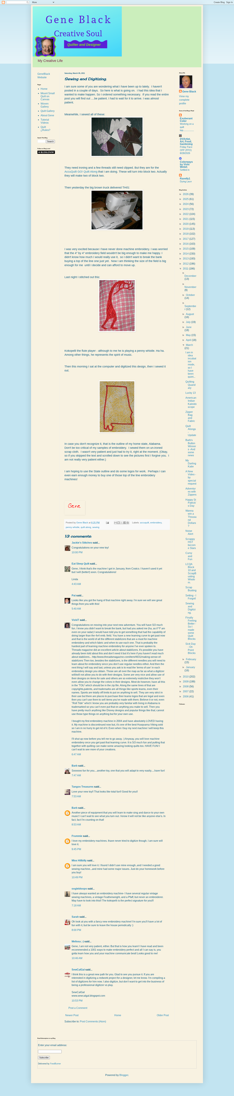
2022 (186, 214)
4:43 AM (76, 584)
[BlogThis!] (118, 522)
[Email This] (115, 522)
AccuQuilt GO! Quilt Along (80, 171)
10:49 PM (77, 877)
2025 (186, 199)
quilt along (86, 527)
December (190, 276)
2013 (186, 258)
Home (117, 1015)
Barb (75, 765)
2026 (186, 194)
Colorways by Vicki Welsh (186, 164)
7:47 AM (76, 775)
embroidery (156, 522)
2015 (186, 248)
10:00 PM (77, 552)
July (188, 322)
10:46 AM (77, 958)
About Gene (47, 115)
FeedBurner (55, 1063)
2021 (186, 219)
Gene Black (189, 91)
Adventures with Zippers (190, 491)
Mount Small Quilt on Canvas (48, 96)
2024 (186, 204)
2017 (186, 238)
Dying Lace (186, 181)
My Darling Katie (190, 463)
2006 (186, 696)
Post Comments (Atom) (93, 1021)
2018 (186, 233)
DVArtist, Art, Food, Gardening (186, 141)
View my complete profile (184, 100)
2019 (186, 228)
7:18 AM (76, 905)
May (188, 335)
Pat (74, 595)
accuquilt (144, 522)
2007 (186, 691)
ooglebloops (79, 888)
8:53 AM (76, 824)
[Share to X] (121, 522)
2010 (186, 676)
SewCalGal (78, 969)
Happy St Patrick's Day (190, 502)
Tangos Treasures (82, 786)
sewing (95, 527)
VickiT (75, 620)
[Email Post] (107, 522)
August (190, 314)
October (190, 295)
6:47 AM (76, 754)
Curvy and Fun (188, 556)
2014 (186, 253)
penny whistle (72, 527)
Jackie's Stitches (82, 542)
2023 (186, 209)
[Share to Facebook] (124, 522)
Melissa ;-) (78, 941)
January (190, 667)
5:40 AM (76, 608)
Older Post (163, 1015)
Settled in (184, 169)
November (190, 287)
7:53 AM (76, 796)
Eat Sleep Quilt (80, 563)
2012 (186, 263)
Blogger (123, 1075)
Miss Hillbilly (79, 860)
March (189, 345)
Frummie (77, 836)
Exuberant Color (186, 119)
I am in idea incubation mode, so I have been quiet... (190, 364)
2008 (186, 686)
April (189, 340)
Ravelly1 (185, 178)
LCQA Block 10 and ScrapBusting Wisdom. (190, 573)
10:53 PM (77, 1000)
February (191, 659)
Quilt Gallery (48, 111)
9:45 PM (76, 849)
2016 (186, 243)
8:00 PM (76, 930)
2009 (186, 681)
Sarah (75, 916)
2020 (186, 224)
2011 (186, 268)
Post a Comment (77, 1008)
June (188, 327)
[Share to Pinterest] (127, 522)
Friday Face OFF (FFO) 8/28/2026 (186, 150)
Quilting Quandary (190, 384)
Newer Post (71, 1015)
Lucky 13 (190, 392)
